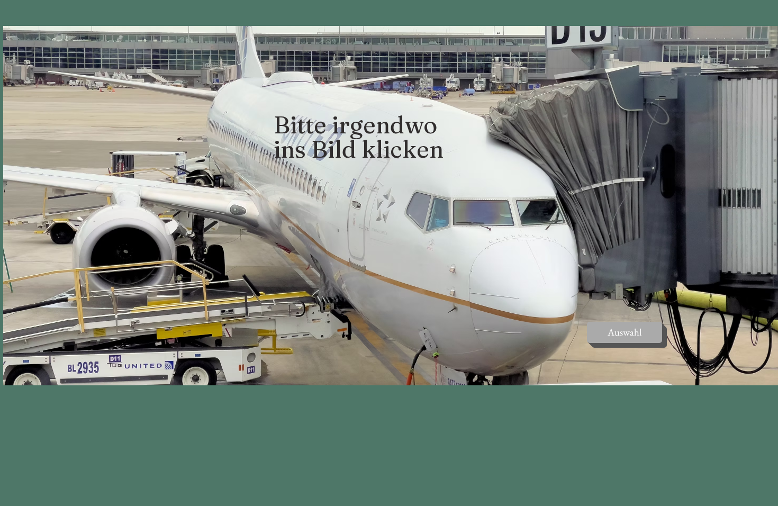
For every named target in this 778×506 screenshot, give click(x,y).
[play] (750, 376)
